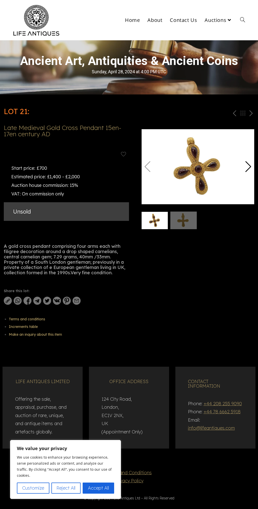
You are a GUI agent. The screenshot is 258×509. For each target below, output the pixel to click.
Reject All (65, 488)
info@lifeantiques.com (211, 428)
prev (234, 114)
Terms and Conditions (129, 473)
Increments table (23, 326)
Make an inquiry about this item (35, 334)
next (251, 114)
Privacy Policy (129, 481)
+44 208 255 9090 (223, 403)
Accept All (98, 488)
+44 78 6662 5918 (222, 412)
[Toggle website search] (242, 20)
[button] (248, 166)
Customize (33, 488)
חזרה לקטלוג (243, 114)
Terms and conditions (27, 319)
